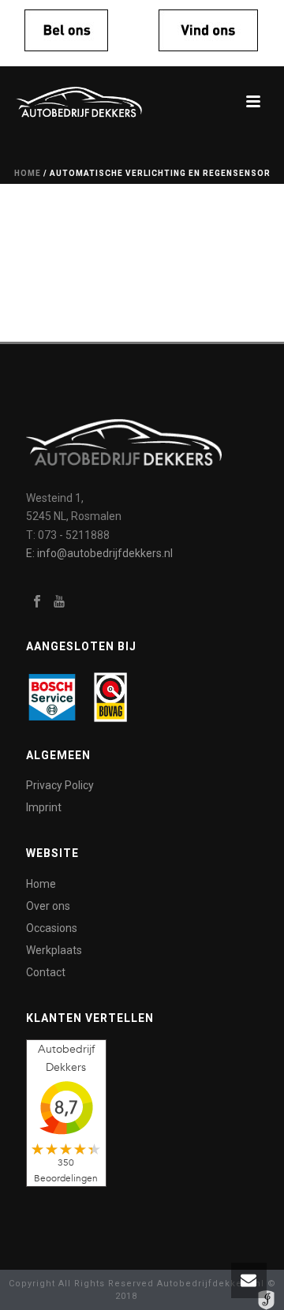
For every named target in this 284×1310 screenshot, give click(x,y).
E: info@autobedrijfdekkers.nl (99, 553)
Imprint (44, 807)
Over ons (48, 906)
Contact (45, 972)
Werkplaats (54, 950)
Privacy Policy (60, 785)
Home (27, 173)
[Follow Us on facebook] (37, 602)
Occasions (51, 928)
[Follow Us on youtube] (59, 602)
